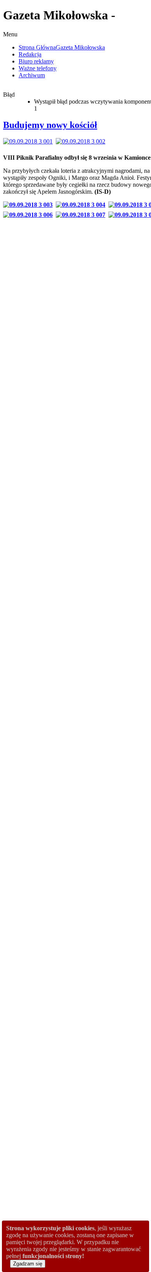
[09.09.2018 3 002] (82, 141)
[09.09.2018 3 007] (82, 214)
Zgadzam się (27, 1264)
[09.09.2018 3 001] (29, 141)
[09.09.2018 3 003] (29, 204)
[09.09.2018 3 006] (29, 214)
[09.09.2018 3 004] (82, 204)
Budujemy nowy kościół (50, 125)
